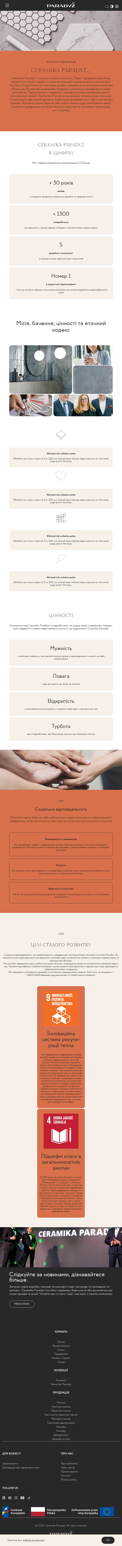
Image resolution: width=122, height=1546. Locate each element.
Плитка (61, 1402)
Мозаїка (61, 1427)
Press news (21, 1304)
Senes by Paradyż (61, 1384)
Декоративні (61, 1435)
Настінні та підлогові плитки (61, 1415)
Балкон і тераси (61, 1358)
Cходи (61, 1362)
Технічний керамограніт (61, 1423)
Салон (61, 1350)
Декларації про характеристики (20, 1467)
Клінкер (61, 1431)
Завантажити (10, 1463)
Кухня (61, 1342)
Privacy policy (69, 1479)
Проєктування (69, 1471)
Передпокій (61, 1354)
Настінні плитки (61, 1406)
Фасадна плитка (61, 1419)
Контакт (66, 1475)
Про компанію (69, 1463)
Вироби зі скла (61, 1439)
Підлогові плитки (61, 1410)
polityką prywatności (33, 1540)
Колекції (61, 1380)
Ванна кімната (61, 1346)
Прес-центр (68, 1467)
